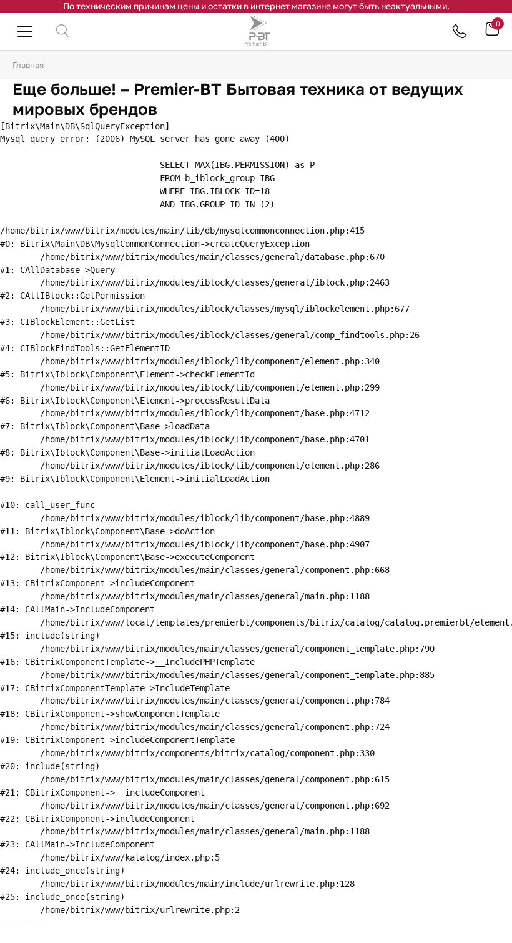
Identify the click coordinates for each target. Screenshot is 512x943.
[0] (492, 33)
